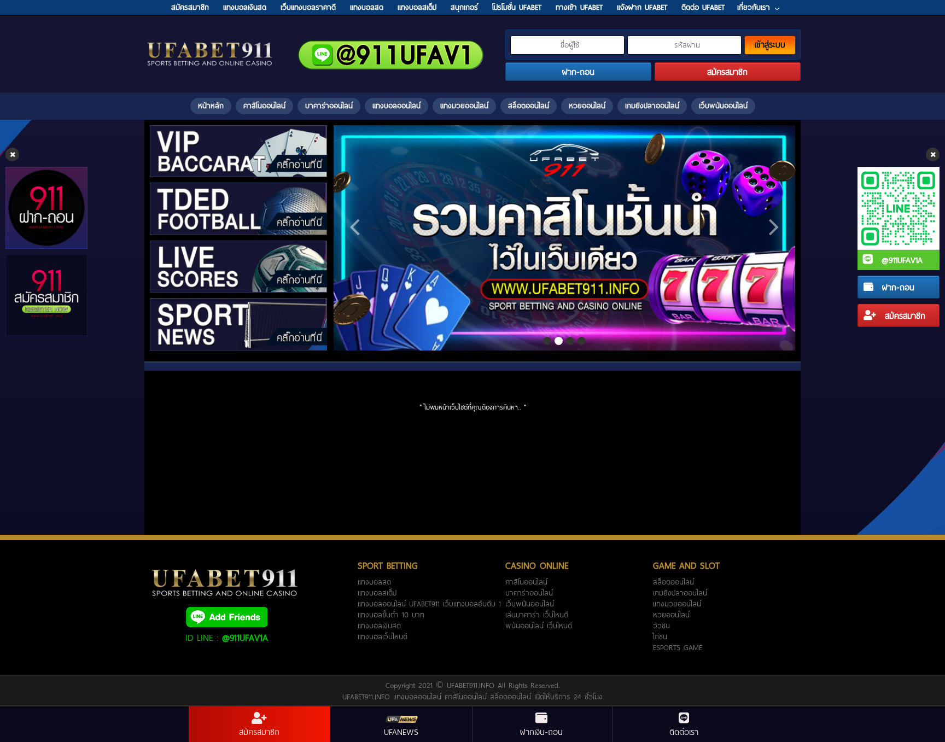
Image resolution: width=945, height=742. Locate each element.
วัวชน (661, 625)
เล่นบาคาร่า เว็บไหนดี (536, 614)
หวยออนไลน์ (587, 105)
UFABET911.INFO (472, 685)
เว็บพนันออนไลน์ (723, 105)
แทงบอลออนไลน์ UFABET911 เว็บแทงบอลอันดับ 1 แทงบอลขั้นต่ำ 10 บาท (429, 609)
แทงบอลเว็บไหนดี (382, 636)
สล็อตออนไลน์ (528, 105)
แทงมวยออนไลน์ (464, 105)
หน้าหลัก (211, 105)
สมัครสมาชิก (903, 315)
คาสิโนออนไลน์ (264, 105)
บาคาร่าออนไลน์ (329, 105)
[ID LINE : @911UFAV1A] (226, 616)
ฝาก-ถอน (896, 287)
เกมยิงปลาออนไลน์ (652, 105)
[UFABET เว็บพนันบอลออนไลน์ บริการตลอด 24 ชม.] (210, 43)
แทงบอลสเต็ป (377, 592)
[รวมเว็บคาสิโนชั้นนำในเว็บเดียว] (564, 237)
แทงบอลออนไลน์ (396, 105)
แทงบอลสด (374, 581)
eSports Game (677, 647)
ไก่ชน (660, 636)
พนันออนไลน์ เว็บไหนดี (538, 625)
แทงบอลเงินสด (379, 625)
